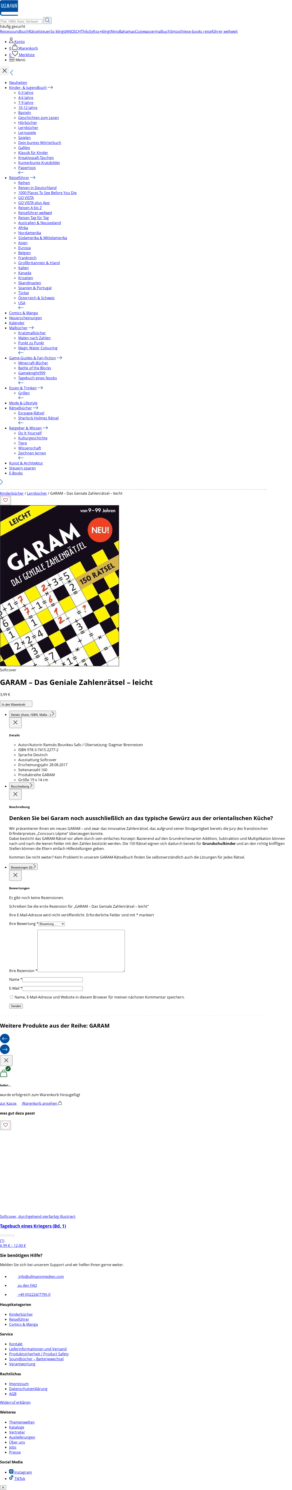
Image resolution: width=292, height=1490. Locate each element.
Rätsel (34, 31)
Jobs (12, 1447)
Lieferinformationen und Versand (38, 1348)
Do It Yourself (30, 433)
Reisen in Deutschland (37, 187)
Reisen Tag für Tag (33, 217)
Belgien (24, 252)
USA (21, 302)
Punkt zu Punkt (31, 342)
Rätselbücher (20, 408)
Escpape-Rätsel (31, 413)
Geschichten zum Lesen (38, 117)
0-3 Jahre (25, 92)
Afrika (23, 227)
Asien (23, 242)
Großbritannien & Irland (39, 262)
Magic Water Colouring (37, 347)
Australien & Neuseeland (39, 222)
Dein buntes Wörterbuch (39, 142)
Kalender (17, 322)
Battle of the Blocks (34, 367)
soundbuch (19, 31)
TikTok (19, 1478)
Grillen (24, 392)
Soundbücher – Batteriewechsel (36, 1358)
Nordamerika (29, 232)
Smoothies (179, 31)
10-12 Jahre (27, 107)
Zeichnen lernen (32, 453)
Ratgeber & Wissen (25, 428)
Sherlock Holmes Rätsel (38, 418)
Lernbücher (28, 127)
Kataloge (16, 1427)
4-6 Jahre (25, 97)
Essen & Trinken (23, 387)
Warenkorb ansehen (40, 1103)
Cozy (139, 31)
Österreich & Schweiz (36, 297)
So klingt (57, 31)
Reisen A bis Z (30, 207)
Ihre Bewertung (24, 923)
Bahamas (127, 31)
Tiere (22, 443)
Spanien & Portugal (35, 287)
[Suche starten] (47, 20)
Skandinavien (29, 282)
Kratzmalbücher (32, 332)
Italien (23, 267)
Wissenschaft (29, 448)
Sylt (92, 31)
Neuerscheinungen (25, 317)
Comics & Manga (23, 312)
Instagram (22, 1472)
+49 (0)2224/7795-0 (33, 1294)
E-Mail (15, 988)
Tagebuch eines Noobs (37, 377)
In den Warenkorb (14, 704)
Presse (15, 1452)
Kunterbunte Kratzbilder (39, 162)
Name (15, 979)
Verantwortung (22, 1363)
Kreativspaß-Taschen (36, 157)
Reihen (24, 182)
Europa (24, 247)
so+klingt (103, 31)
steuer (44, 31)
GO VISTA (26, 197)
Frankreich (27, 257)
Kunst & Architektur (26, 463)
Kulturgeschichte (32, 438)
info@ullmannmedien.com (41, 1276)
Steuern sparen (22, 468)
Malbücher (18, 327)
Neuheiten (18, 82)
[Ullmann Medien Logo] (9, 14)
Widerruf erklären (15, 1402)
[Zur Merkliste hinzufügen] (5, 500)
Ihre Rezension (23, 970)
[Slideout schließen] (15, 722)
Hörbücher (27, 122)
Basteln (24, 112)
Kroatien (25, 277)
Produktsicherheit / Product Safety (39, 1353)
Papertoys (27, 167)
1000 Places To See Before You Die (47, 192)
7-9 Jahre (25, 102)
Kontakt (16, 1343)
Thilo (85, 31)
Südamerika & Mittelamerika (42, 237)
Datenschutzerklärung (28, 1388)
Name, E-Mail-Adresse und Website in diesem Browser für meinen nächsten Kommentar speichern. (100, 997)
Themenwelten (22, 1422)
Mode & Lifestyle (23, 402)
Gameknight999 (31, 372)
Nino (115, 31)
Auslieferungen (22, 1437)
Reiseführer (19, 177)
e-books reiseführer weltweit (213, 31)
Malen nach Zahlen (34, 337)
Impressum (19, 1383)
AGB (12, 1393)
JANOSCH (73, 31)
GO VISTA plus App (34, 202)
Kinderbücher (12, 493)
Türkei (23, 292)
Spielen (24, 137)
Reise (4, 31)
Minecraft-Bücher (33, 362)
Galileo (24, 147)
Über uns (17, 1442)
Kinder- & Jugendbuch (28, 87)
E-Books (16, 473)
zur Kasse (8, 1103)
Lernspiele (27, 132)
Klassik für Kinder (33, 152)
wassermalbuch (156, 31)
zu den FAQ (27, 1285)
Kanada (24, 272)
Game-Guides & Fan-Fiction (32, 357)
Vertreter (17, 1432)
